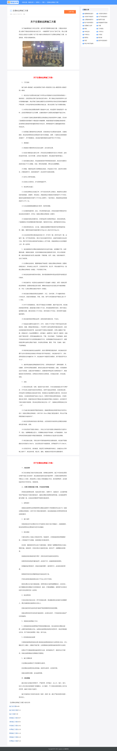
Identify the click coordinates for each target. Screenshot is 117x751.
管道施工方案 (13, 725)
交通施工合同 (88, 25)
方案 (43, 2)
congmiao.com (61, 749)
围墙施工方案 (13, 733)
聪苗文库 (30, 2)
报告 (85, 28)
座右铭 (100, 37)
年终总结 (87, 31)
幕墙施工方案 (13, 718)
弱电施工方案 (13, 737)
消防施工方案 (13, 721)
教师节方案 (101, 19)
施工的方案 (12, 706)
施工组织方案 (13, 710)
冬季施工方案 (13, 729)
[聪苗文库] (13, 2)
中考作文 (87, 34)
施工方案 (12, 714)
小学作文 (100, 31)
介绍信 (100, 34)
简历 (85, 40)
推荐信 (86, 37)
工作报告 (100, 28)
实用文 (38, 2)
